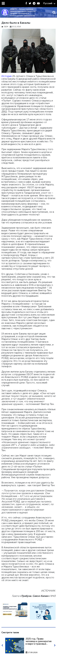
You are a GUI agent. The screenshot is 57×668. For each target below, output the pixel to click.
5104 (6, 27)
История (6, 76)
